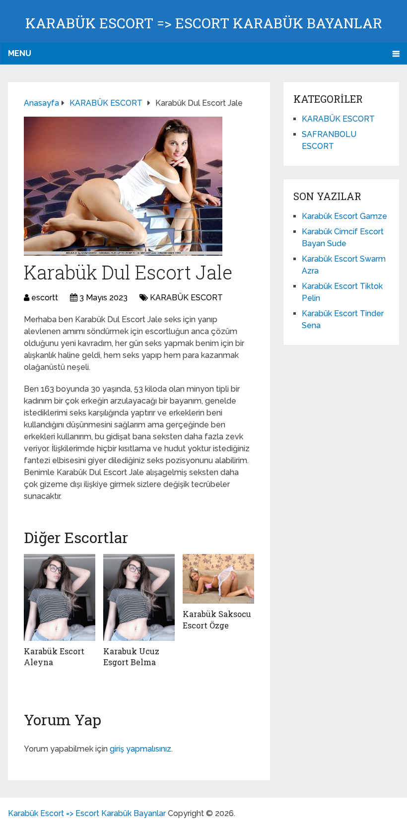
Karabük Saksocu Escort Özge (217, 619)
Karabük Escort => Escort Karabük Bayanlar (203, 23)
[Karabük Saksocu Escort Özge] (218, 579)
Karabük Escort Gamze (344, 216)
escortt (44, 297)
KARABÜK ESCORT (186, 297)
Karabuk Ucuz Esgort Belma (131, 656)
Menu (19, 53)
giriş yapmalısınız (140, 749)
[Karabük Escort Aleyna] (59, 597)
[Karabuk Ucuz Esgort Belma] (139, 597)
